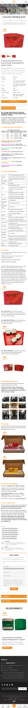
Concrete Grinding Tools (20, 20)
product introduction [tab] (8, 108)
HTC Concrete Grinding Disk (9, 536)
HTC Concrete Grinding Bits (9, 538)
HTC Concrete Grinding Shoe (9, 528)
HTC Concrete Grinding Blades (10, 534)
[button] (26, 630)
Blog (5, 699)
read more (6, 647)
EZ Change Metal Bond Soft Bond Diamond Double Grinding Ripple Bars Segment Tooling (14, 568)
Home (10, 20)
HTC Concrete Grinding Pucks (9, 530)
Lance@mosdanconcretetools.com (15, 665)
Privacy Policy (22, 699)
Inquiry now (13, 101)
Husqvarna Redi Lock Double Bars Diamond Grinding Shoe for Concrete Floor (13, 639)
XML (15, 699)
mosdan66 (10, 667)
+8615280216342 (10, 663)
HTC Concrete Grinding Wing (9, 532)
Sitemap (10, 699)
